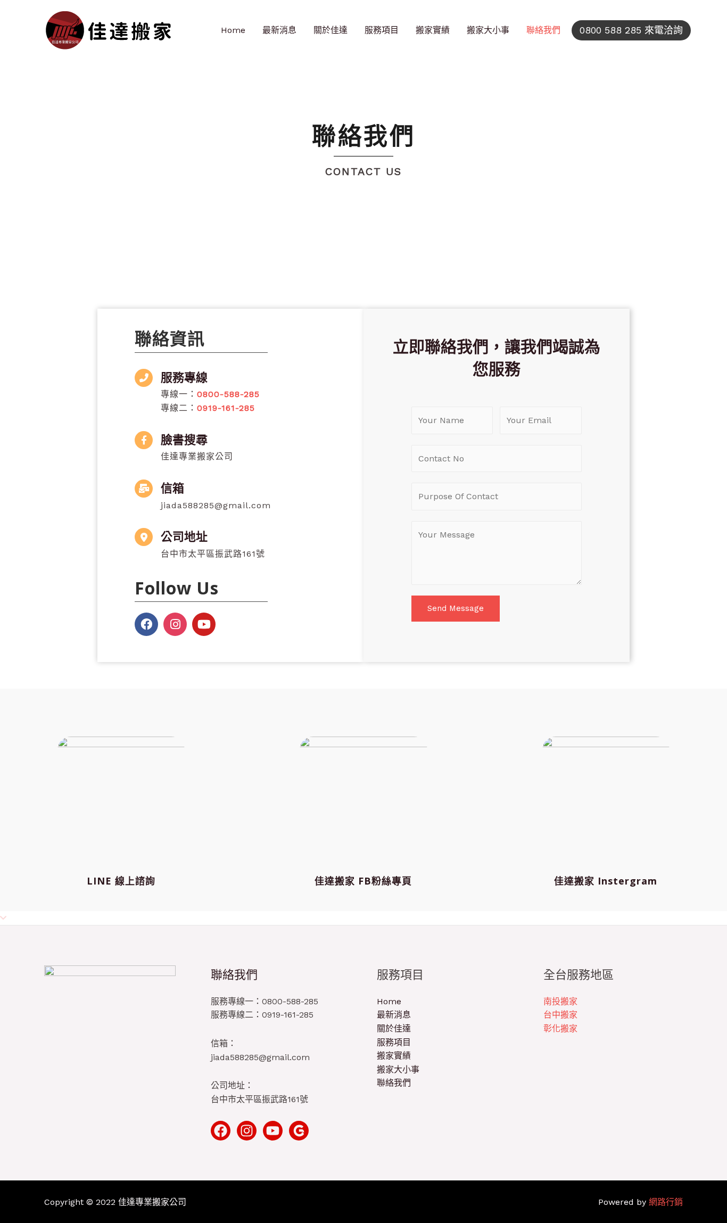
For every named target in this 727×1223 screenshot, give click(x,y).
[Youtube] (204, 624)
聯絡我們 (543, 30)
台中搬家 (560, 1015)
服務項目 (382, 30)
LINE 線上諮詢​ (121, 880)
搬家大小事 (488, 30)
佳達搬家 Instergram (605, 880)
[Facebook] (146, 624)
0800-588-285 (228, 394)
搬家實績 (433, 30)
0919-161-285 (226, 408)
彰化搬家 (560, 1028)
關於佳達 (330, 30)
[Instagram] (175, 624)
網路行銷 (666, 1202)
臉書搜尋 (184, 439)
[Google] (299, 1131)
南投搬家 (560, 1001)
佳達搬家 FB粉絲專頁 (363, 880)
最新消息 (279, 30)
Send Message (455, 608)
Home (233, 30)
